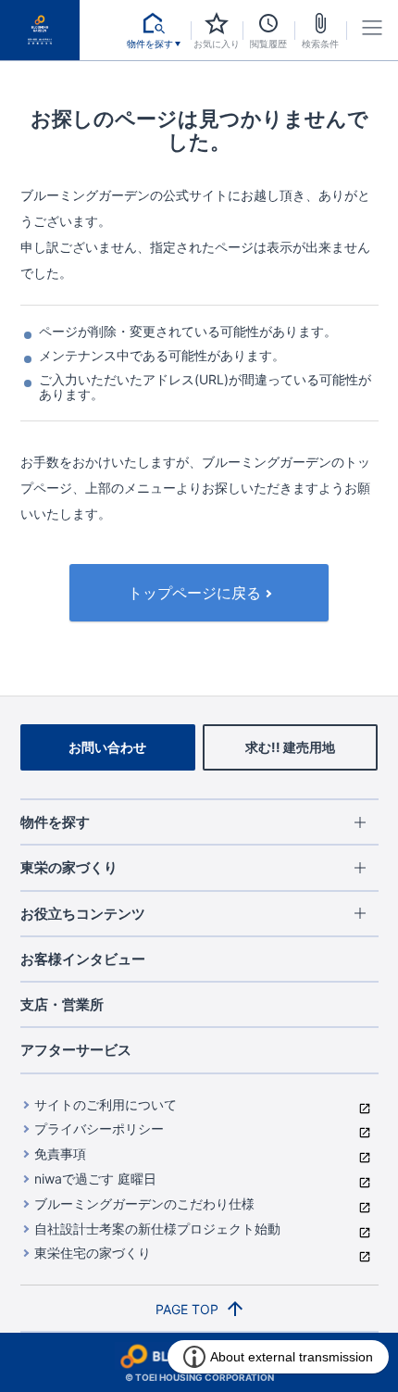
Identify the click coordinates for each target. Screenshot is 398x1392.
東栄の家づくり (69, 867)
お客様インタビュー (82, 959)
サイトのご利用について (105, 1104)
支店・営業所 (62, 1004)
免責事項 (60, 1153)
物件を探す (55, 822)
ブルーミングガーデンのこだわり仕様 (144, 1203)
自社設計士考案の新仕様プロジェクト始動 (157, 1228)
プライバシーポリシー (99, 1128)
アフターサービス (75, 1050)
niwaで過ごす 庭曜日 (95, 1178)
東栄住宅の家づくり (92, 1252)
